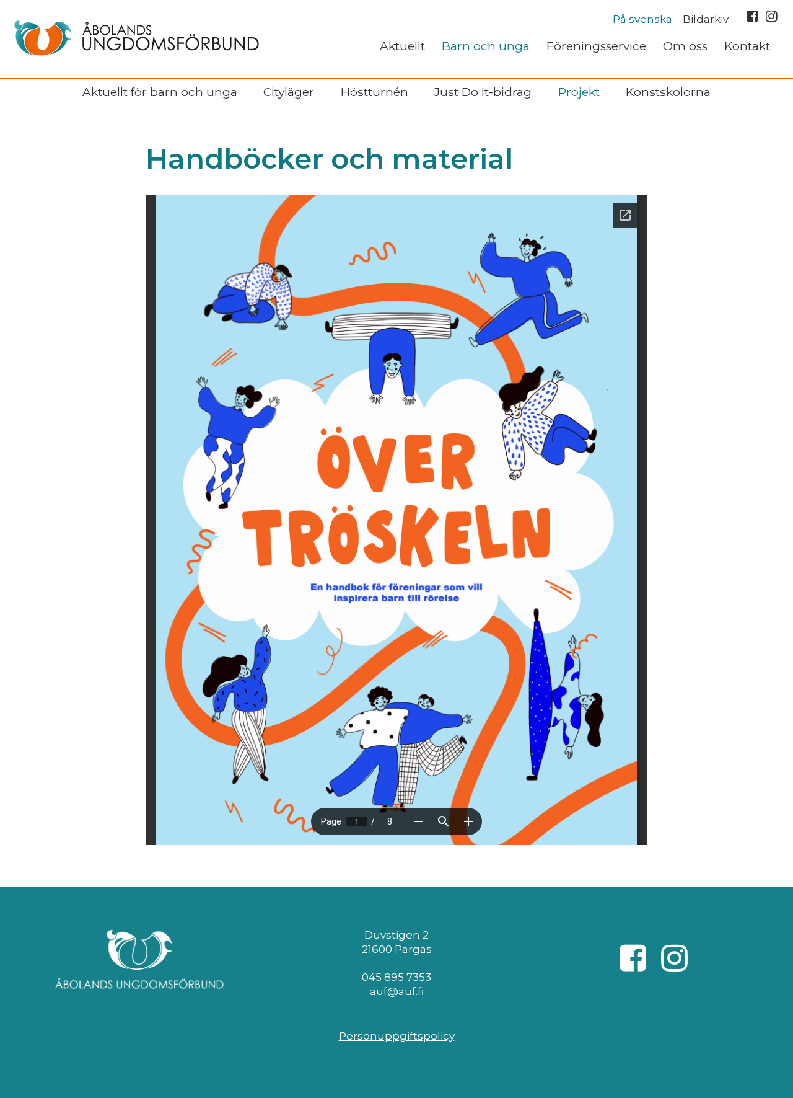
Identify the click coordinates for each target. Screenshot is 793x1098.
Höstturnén (374, 91)
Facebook (752, 16)
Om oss (685, 46)
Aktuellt (402, 46)
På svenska (642, 19)
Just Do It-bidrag (483, 91)
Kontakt (747, 46)
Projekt (579, 91)
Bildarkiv (706, 19)
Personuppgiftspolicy (397, 1036)
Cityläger (288, 91)
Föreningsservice (596, 46)
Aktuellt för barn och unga (159, 91)
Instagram (772, 16)
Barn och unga (486, 46)
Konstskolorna (668, 91)
